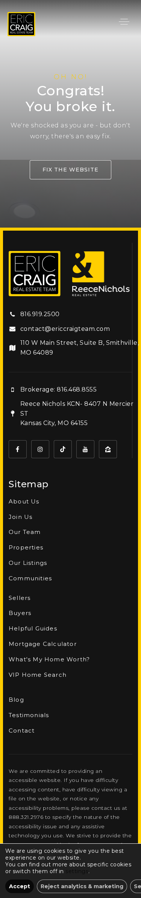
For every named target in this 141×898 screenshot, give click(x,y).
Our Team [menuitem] (25, 531)
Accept (19, 886)
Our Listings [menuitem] (28, 562)
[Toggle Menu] (124, 21)
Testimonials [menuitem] (29, 715)
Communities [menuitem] (30, 578)
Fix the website (70, 169)
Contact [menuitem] (22, 730)
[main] (70, 114)
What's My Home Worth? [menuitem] (49, 659)
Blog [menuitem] (16, 699)
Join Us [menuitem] (20, 516)
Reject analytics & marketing (82, 886)
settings (76, 871)
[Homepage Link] (21, 23)
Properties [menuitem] (26, 547)
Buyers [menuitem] (20, 613)
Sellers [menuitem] (19, 597)
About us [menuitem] (24, 501)
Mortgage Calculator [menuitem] (43, 643)
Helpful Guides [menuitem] (33, 628)
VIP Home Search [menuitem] (38, 674)
